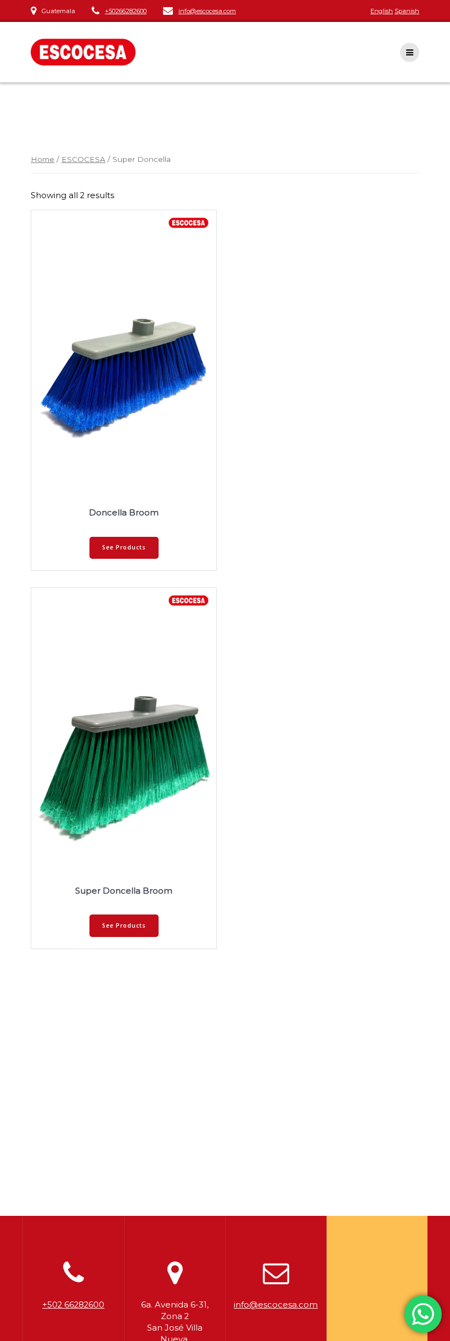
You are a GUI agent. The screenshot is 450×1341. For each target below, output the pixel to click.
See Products (124, 547)
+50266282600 (126, 11)
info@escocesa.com (207, 11)
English (381, 11)
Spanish (407, 11)
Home (42, 159)
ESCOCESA (83, 159)
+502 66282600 (73, 1305)
